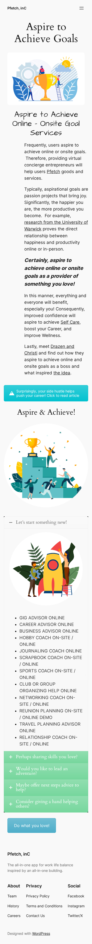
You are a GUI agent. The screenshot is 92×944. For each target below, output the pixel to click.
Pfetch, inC (16, 8)
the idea (61, 372)
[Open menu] (81, 8)
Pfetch (53, 171)
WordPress (41, 933)
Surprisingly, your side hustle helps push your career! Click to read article (47, 393)
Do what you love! (31, 825)
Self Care (70, 322)
